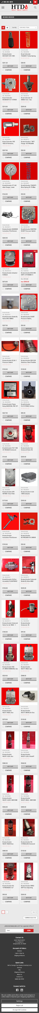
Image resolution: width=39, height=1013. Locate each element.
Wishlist (19, 951)
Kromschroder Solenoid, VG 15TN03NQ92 (25, 624)
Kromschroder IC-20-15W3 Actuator (27, 492)
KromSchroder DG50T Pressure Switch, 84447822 (28, 318)
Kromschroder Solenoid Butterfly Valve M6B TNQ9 (28, 580)
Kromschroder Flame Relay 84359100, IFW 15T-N (10, 405)
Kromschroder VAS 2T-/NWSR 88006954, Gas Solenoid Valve (10, 668)
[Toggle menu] (3, 7)
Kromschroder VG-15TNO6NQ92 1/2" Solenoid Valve (8, 887)
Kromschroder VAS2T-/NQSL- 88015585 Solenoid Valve (28, 799)
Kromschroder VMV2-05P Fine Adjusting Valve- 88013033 (27, 887)
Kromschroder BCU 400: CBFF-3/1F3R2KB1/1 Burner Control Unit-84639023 (28, 274)
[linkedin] (21, 990)
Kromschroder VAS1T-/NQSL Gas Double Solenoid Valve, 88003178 (28, 668)
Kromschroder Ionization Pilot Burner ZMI (9, 537)
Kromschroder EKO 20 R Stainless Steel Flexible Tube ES (28, 362)
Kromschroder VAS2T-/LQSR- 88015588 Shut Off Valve (9, 799)
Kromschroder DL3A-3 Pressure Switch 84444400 (9, 362)
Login (16, 953)
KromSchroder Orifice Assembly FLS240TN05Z (9, 580)
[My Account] (30, 2)
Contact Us (19, 977)
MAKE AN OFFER (19, 979)
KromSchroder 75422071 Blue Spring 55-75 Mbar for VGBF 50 (28, 186)
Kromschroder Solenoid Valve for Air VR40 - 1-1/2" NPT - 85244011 (10, 624)
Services (19, 967)
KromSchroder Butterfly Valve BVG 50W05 (10, 317)
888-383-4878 (8, 2)
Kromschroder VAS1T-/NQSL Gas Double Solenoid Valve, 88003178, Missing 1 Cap (10, 712)
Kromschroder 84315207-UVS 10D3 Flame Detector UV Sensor (8, 55)
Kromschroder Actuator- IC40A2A (10, 274)
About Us (19, 974)
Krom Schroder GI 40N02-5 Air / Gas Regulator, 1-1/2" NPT (27, 99)
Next (33, 912)
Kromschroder (6, 50)
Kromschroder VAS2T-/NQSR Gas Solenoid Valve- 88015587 (8, 843)
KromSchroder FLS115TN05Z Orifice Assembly (27, 405)
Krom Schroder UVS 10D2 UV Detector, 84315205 (8, 143)
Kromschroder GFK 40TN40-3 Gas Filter (8, 492)
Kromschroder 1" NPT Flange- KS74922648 (28, 142)
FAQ (19, 970)
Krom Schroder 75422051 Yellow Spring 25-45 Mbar (28, 55)
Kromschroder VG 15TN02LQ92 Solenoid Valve (28, 843)
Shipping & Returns (19, 955)
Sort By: (14, 27)
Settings (19, 1001)
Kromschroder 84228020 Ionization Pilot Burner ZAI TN (10, 230)
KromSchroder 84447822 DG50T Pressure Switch (28, 230)
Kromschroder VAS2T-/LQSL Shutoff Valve (27, 756)
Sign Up (22, 953)
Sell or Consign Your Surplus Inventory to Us (20, 965)
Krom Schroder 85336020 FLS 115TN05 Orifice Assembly (9, 99)
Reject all (19, 1005)
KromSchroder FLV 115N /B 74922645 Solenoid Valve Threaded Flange (10, 449)
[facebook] (17, 990)
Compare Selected (30, 917)
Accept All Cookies (19, 1010)
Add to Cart (10, 66)
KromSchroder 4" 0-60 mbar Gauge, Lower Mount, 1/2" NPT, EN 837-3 (10, 186)
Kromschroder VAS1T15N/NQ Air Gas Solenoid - (27, 712)
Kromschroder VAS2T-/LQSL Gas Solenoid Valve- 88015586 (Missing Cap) (9, 756)
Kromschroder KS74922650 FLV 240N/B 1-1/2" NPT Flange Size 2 (28, 537)
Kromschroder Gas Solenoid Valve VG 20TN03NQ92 (27, 449)
